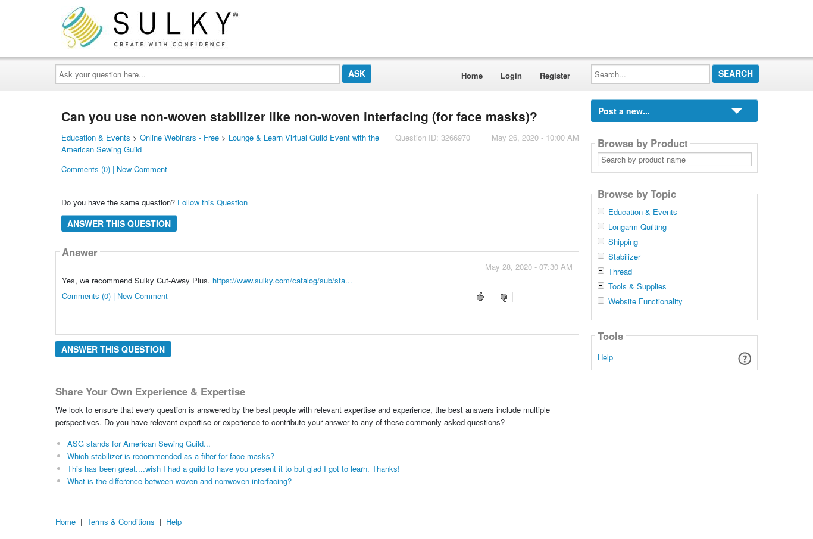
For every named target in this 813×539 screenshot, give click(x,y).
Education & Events (95, 137)
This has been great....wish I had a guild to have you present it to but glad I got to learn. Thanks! (233, 468)
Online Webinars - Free (179, 137)
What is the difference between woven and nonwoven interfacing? (179, 481)
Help (605, 357)
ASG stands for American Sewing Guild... (139, 443)
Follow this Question (212, 202)
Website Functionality (645, 301)
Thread (620, 271)
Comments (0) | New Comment (114, 169)
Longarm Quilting (637, 227)
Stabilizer (624, 257)
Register (555, 75)
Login (511, 75)
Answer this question (119, 223)
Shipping (623, 242)
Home (472, 75)
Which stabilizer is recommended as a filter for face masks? (170, 456)
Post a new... (624, 111)
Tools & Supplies (637, 286)
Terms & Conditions (121, 521)
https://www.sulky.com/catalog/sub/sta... (282, 280)
